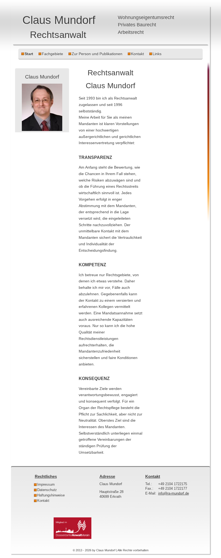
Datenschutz (47, 490)
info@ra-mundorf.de (173, 493)
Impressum (46, 484)
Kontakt (137, 54)
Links (157, 54)
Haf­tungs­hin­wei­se (51, 495)
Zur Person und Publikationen (97, 54)
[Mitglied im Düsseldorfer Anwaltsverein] (72, 538)
